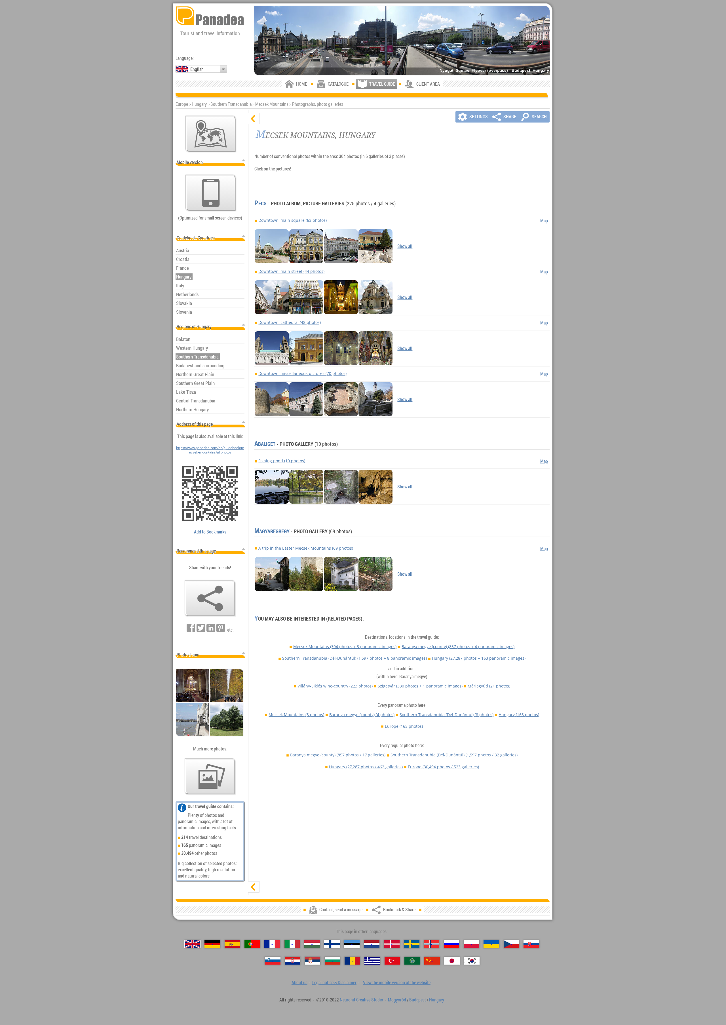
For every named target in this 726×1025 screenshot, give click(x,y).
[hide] (253, 118)
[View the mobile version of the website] (210, 193)
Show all (404, 246)
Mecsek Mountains (271, 104)
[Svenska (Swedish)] (412, 944)
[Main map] (210, 134)
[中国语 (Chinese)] (432, 961)
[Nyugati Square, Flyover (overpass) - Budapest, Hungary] (402, 40)
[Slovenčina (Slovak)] (531, 944)
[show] (253, 887)
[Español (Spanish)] (232, 944)
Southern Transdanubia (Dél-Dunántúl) (354, 658)
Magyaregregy (272, 531)
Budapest (417, 1000)
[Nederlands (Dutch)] (372, 944)
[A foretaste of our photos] (210, 776)
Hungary (199, 104)
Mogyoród (397, 1000)
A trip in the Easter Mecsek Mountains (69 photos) (305, 548)
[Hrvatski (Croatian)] (292, 961)
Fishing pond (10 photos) (281, 460)
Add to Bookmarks (210, 532)
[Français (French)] (272, 944)
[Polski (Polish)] (471, 944)
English (197, 69)
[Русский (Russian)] (452, 944)
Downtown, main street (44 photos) (291, 271)
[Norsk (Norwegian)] (432, 944)
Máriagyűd (489, 686)
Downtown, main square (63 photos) (292, 220)
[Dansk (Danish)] (392, 944)
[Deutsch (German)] (212, 944)
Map (544, 221)
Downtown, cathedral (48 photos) (289, 322)
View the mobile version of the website (396, 982)
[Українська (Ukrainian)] (491, 944)
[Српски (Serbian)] (313, 961)
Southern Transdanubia (231, 104)
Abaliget (264, 443)
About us (299, 982)
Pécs (260, 203)
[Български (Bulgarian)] (332, 961)
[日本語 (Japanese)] (452, 961)
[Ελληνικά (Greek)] (372, 961)
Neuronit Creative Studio (361, 1000)
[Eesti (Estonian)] (352, 944)
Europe (404, 726)
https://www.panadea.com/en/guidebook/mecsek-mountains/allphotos (210, 449)
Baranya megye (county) (458, 646)
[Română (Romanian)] (352, 961)
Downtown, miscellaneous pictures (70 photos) (302, 373)
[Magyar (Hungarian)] (312, 944)
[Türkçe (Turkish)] (392, 961)
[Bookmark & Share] (210, 598)
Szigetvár (420, 686)
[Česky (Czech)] (511, 944)
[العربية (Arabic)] (412, 961)
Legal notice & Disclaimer (334, 982)
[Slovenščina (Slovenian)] (273, 961)
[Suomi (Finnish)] (332, 944)
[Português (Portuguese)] (252, 944)
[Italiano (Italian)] (292, 944)
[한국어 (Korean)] (472, 961)
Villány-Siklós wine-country (335, 686)
